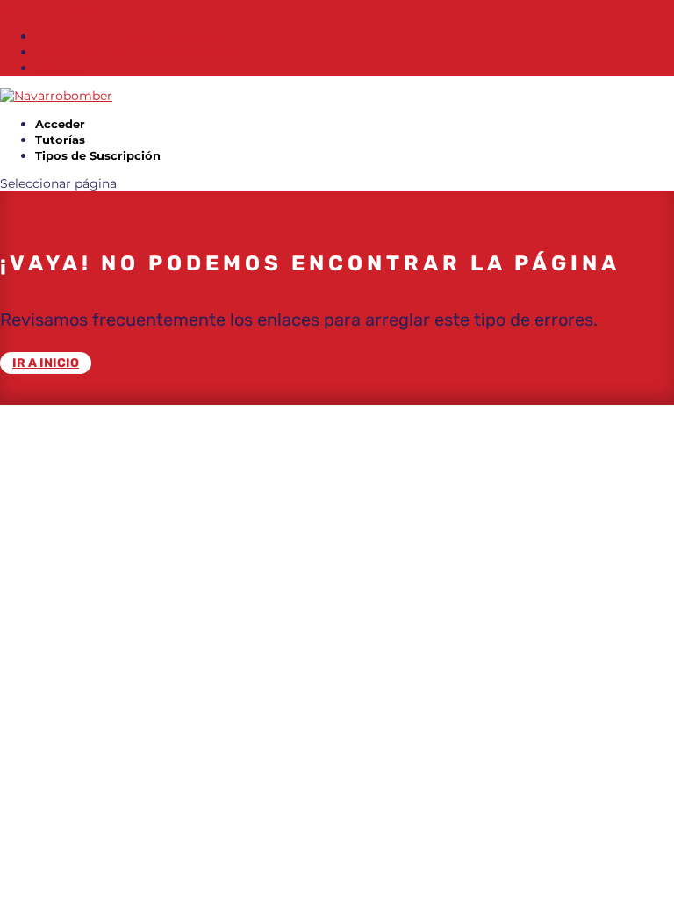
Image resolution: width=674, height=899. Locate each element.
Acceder (60, 124)
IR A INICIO (45, 363)
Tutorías (60, 140)
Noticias (60, 68)
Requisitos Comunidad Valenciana (139, 52)
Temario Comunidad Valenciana (132, 36)
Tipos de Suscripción (98, 155)
